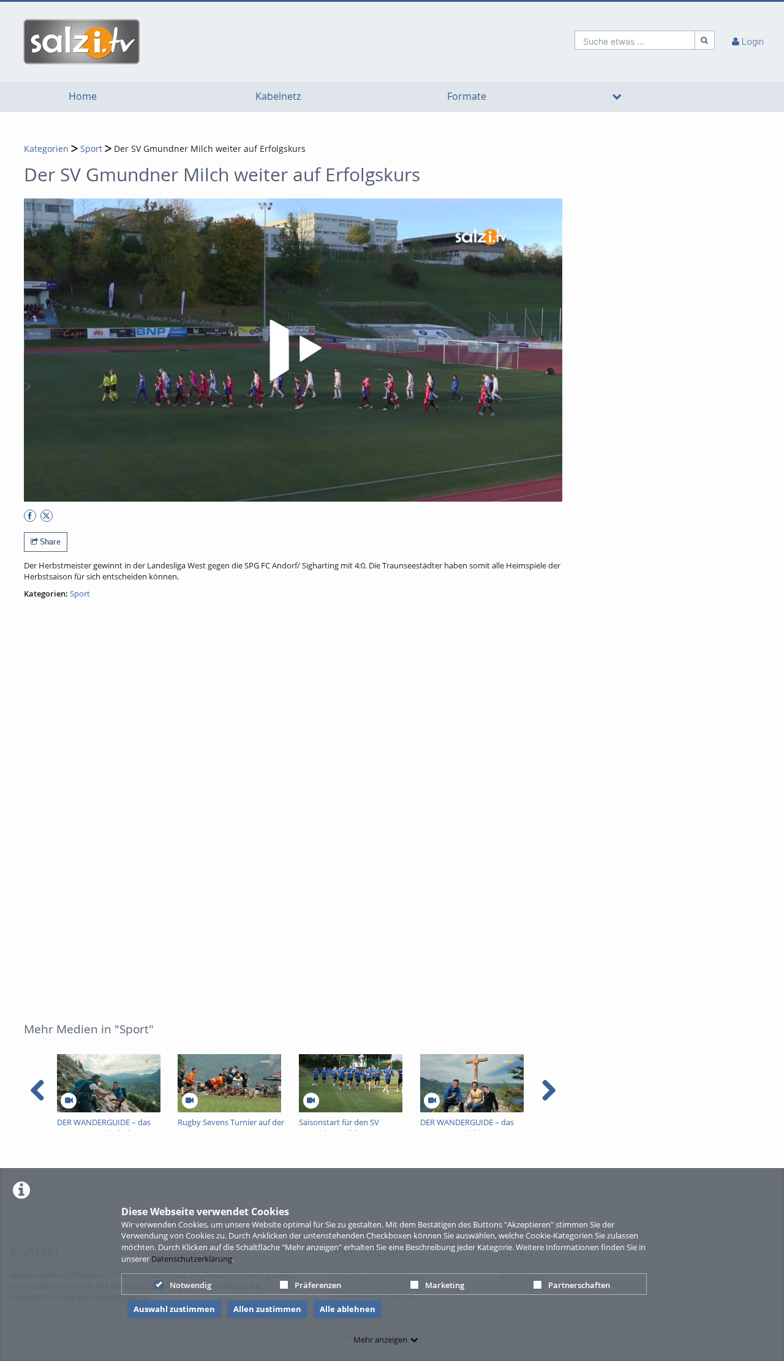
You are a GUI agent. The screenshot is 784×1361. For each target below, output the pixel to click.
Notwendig (190, 1285)
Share (49, 541)
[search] (635, 40)
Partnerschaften (579, 1285)
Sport (91, 148)
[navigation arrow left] (37, 1090)
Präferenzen (318, 1285)
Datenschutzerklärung (191, 1258)
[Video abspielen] (293, 350)
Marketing (444, 1285)
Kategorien (46, 148)
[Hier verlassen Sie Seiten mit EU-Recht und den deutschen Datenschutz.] (30, 516)
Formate (466, 96)
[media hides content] (616, 96)
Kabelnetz (278, 96)
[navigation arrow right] (548, 1090)
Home (83, 96)
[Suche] (705, 40)
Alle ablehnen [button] (347, 1308)
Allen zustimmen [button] (267, 1308)
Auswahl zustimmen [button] (174, 1308)
